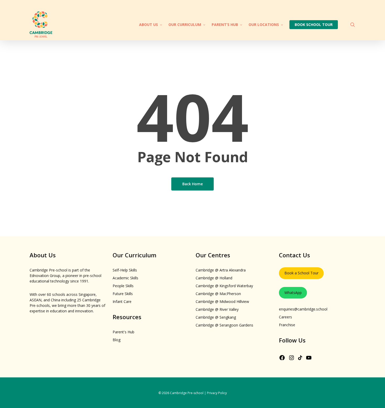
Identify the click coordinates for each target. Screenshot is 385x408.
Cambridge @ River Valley (217, 309)
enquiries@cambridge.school (303, 309)
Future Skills (123, 293)
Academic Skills (125, 277)
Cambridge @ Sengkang (216, 317)
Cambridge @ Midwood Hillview (222, 301)
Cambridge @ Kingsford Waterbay (224, 285)
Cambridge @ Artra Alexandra (221, 270)
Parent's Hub (123, 331)
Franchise (287, 324)
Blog (116, 339)
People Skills (123, 285)
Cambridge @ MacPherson (218, 293)
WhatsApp (293, 292)
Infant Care (122, 301)
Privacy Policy (217, 393)
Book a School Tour (301, 272)
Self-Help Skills (125, 270)
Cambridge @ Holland (214, 277)
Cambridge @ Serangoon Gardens (224, 325)
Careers (285, 316)
